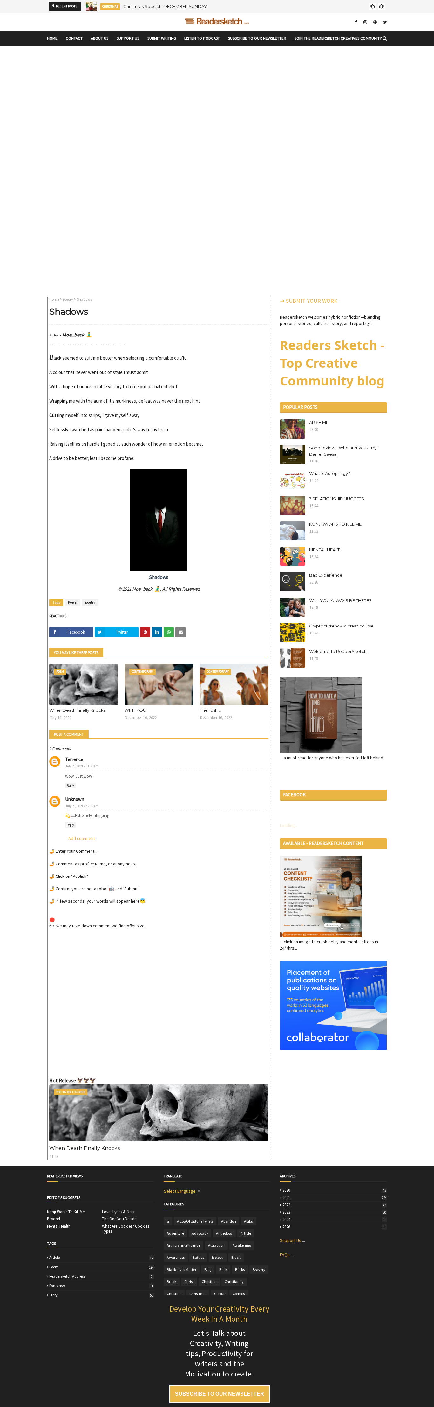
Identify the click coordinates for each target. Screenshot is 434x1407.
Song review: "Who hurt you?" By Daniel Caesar (342, 451)
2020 (334, 1190)
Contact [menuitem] (74, 38)
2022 (334, 1205)
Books (240, 1269)
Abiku (248, 1221)
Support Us (290, 1240)
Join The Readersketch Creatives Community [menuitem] (338, 38)
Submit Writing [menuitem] (161, 38)
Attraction (216, 1245)
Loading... (289, 825)
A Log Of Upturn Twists (195, 1221)
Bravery (259, 1269)
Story (101, 1295)
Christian (209, 1281)
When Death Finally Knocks (77, 710)
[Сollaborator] (333, 1048)
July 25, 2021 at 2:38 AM (81, 806)
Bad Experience (325, 575)
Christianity (234, 1281)
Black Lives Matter (181, 1269)
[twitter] (384, 22)
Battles (198, 1257)
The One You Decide (119, 1219)
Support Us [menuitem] (128, 38)
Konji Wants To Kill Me (66, 1212)
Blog (207, 1269)
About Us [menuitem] (99, 38)
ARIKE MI (318, 422)
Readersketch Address (100, 1276)
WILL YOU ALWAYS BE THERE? (340, 600)
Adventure (175, 1233)
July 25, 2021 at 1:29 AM (81, 766)
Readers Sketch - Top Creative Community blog (332, 362)
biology (217, 1257)
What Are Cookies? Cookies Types (125, 1229)
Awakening (242, 1245)
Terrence (74, 759)
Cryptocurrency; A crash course (341, 625)
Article (101, 1257)
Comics (239, 1293)
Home (54, 299)
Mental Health (59, 1226)
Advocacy (200, 1233)
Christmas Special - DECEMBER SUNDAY (165, 6)
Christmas (197, 1293)
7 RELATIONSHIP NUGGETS (336, 498)
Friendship (210, 710)
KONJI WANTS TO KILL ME (335, 524)
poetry (68, 299)
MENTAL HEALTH (326, 549)
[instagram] (365, 22)
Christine (174, 1293)
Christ (189, 1281)
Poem (72, 602)
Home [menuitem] (52, 38)
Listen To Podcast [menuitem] (202, 38)
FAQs (285, 1255)
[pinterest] (375, 22)
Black (236, 1257)
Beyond (53, 1219)
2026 (333, 1227)
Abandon (228, 1221)
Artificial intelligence (183, 1245)
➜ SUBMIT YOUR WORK (308, 300)
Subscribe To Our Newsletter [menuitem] (257, 38)
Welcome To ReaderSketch (338, 651)
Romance (101, 1285)
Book (223, 1269)
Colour (219, 1293)
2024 (333, 1219)
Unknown (74, 799)
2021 (334, 1197)
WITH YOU (135, 710)
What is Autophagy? (329, 473)
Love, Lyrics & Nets (118, 1212)
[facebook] (356, 22)
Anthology (224, 1233)
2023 (334, 1212)
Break (171, 1281)
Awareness (176, 1257)
